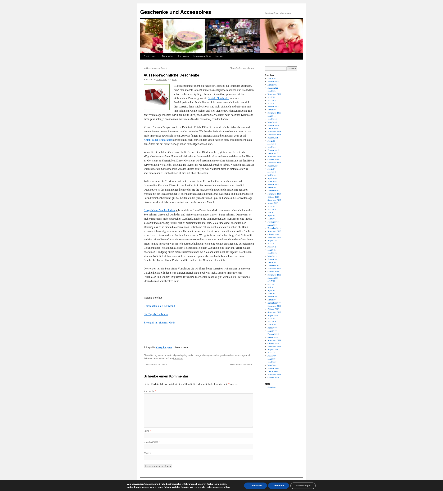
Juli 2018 (271, 97)
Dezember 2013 (274, 190)
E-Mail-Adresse (152, 441)
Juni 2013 (272, 209)
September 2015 (274, 134)
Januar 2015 (273, 153)
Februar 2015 (273, 150)
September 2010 (274, 312)
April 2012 (272, 252)
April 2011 (272, 290)
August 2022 (273, 87)
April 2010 (272, 327)
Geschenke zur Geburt (155, 67)
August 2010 (273, 315)
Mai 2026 (271, 78)
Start (146, 56)
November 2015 (274, 131)
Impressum (183, 56)
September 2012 (274, 237)
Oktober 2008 (273, 377)
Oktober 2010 (273, 309)
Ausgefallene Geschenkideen (159, 210)
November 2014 (274, 156)
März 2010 (272, 330)
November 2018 (274, 94)
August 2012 (273, 240)
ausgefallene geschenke (207, 355)
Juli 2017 (271, 103)
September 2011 (274, 274)
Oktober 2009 (273, 343)
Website (147, 452)
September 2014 (274, 162)
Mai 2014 (271, 175)
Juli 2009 (271, 352)
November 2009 (274, 340)
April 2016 (272, 119)
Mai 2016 (271, 115)
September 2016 (274, 112)
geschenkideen (227, 355)
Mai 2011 (271, 287)
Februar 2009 (273, 368)
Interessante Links (202, 56)
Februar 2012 (273, 259)
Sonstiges (174, 355)
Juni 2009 (272, 355)
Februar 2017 (273, 106)
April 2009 (272, 362)
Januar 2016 (273, 128)
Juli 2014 (271, 168)
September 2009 (274, 346)
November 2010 (274, 305)
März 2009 (272, 365)
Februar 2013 (273, 221)
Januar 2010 (273, 337)
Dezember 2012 (274, 228)
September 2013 (274, 200)
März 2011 (272, 293)
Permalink (178, 358)
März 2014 (272, 181)
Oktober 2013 (273, 196)
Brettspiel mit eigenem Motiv (159, 322)
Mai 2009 (271, 358)
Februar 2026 (273, 81)
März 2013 (272, 218)
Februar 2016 (273, 125)
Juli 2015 (271, 140)
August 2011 (273, 277)
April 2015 (272, 147)
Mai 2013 (271, 212)
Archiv (155, 56)
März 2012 (272, 256)
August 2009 (273, 349)
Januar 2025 (273, 84)
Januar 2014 (273, 187)
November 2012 (274, 231)
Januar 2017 (273, 109)
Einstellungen (141, 487)
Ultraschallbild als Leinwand (159, 306)
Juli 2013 (271, 206)
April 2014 (272, 178)
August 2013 (273, 203)
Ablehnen (278, 485)
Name (147, 430)
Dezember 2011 (274, 265)
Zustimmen (255, 485)
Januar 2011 (273, 299)
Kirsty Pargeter (164, 347)
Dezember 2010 (274, 302)
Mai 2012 (271, 249)
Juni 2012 (272, 246)
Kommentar (150, 391)
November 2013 (274, 193)
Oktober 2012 (273, 234)
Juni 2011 (272, 284)
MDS (174, 79)
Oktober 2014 (273, 159)
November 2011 (274, 268)
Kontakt (219, 56)
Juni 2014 (272, 171)
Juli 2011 (271, 281)
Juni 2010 (272, 321)
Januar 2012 (273, 262)
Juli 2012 (271, 243)
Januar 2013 (273, 224)
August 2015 (273, 137)
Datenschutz (168, 56)
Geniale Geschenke (218, 98)
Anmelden (272, 386)
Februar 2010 (273, 333)
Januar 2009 (273, 371)
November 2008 (274, 374)
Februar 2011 (273, 296)
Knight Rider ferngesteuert (158, 139)
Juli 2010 (271, 318)
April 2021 (272, 90)
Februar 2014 (273, 184)
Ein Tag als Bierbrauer (156, 314)
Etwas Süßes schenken (242, 67)
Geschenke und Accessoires (175, 11)
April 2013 (272, 215)
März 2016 (272, 122)
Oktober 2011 (273, 271)
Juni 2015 (272, 143)
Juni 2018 (272, 100)
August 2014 (273, 165)
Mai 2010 (271, 324)
